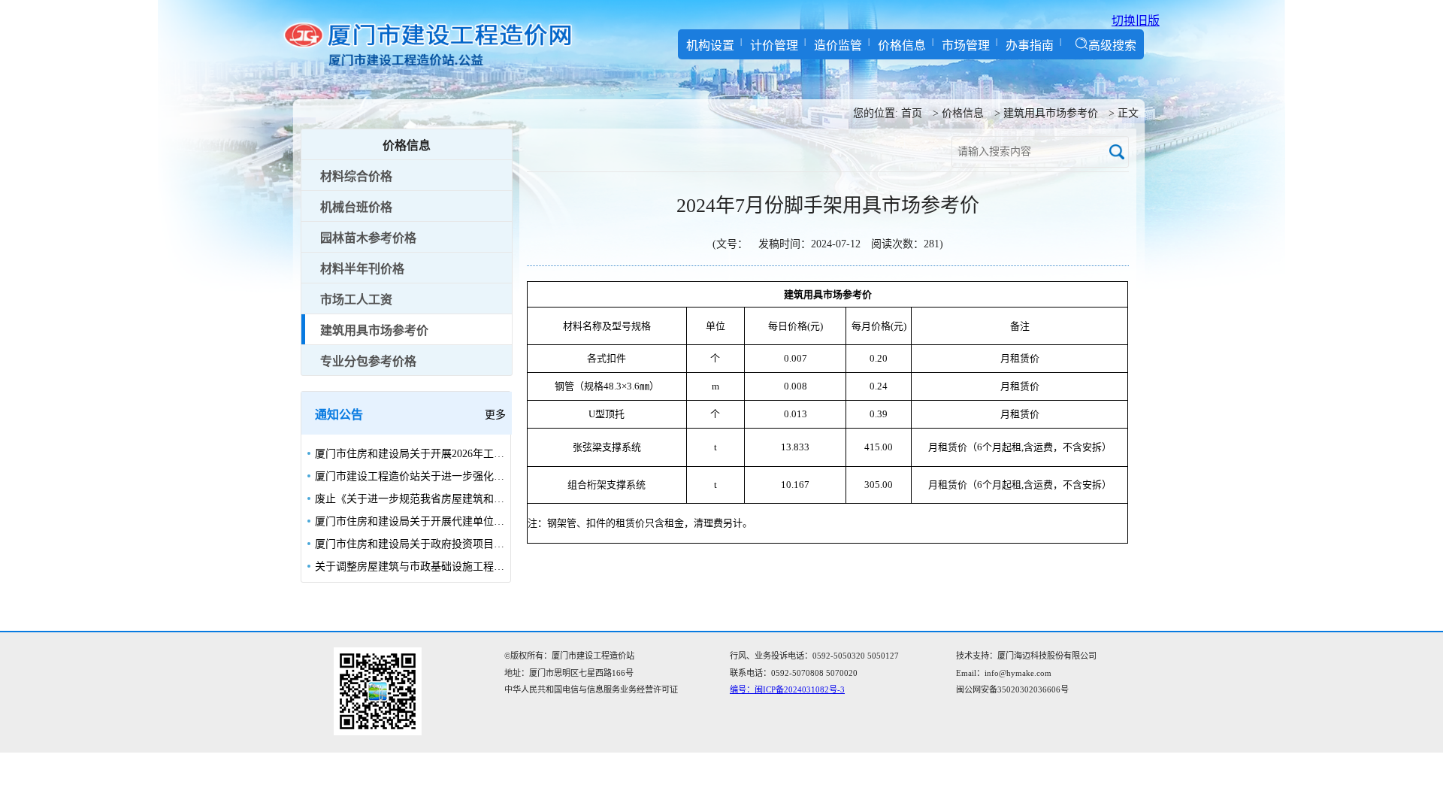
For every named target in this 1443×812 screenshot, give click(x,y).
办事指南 (1030, 45)
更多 (495, 414)
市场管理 (966, 45)
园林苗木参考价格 (368, 238)
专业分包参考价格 (368, 361)
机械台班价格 (356, 207)
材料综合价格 (356, 176)
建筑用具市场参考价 (1050, 113)
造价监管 (838, 45)
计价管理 (774, 45)
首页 (911, 113)
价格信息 (902, 45)
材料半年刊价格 (362, 268)
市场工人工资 (356, 299)
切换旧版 (1136, 20)
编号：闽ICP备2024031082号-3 (787, 689)
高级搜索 (1112, 45)
